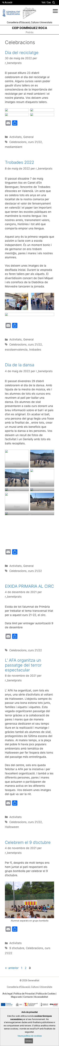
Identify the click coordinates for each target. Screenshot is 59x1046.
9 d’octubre (16, 948)
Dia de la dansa (19, 364)
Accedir (8, 2)
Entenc (29, 1041)
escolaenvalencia (16, 349)
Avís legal (7, 993)
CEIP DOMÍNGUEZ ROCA (29, 28)
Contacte (28, 997)
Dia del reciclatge (22, 52)
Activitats (15, 137)
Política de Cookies (46, 993)
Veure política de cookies (30, 1036)
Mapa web (16, 997)
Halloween (12, 827)
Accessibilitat (41, 997)
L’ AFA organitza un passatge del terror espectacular (23, 665)
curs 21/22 (35, 142)
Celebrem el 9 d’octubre (28, 842)
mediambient (13, 146)
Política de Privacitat (24, 993)
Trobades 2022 (19, 162)
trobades (35, 349)
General (28, 137)
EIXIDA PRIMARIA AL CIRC (29, 586)
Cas (49, 2)
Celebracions (18, 142)
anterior (12, 968)
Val (43, 2)
